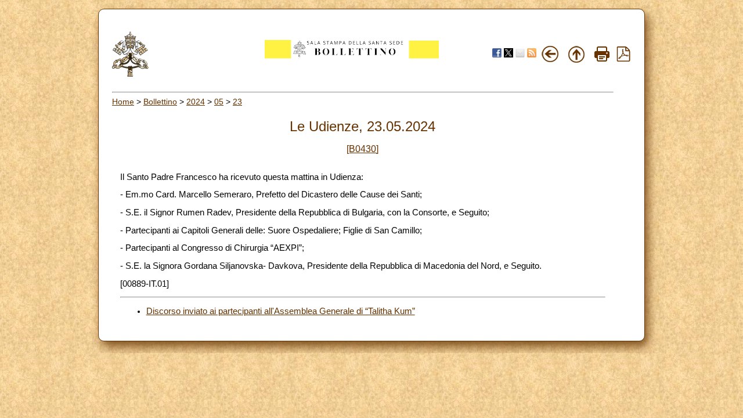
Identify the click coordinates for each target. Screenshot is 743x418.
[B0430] (362, 149)
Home (123, 101)
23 (237, 101)
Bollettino (160, 101)
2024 (195, 101)
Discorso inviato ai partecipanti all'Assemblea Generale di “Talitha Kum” (280, 311)
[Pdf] (623, 58)
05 (218, 101)
